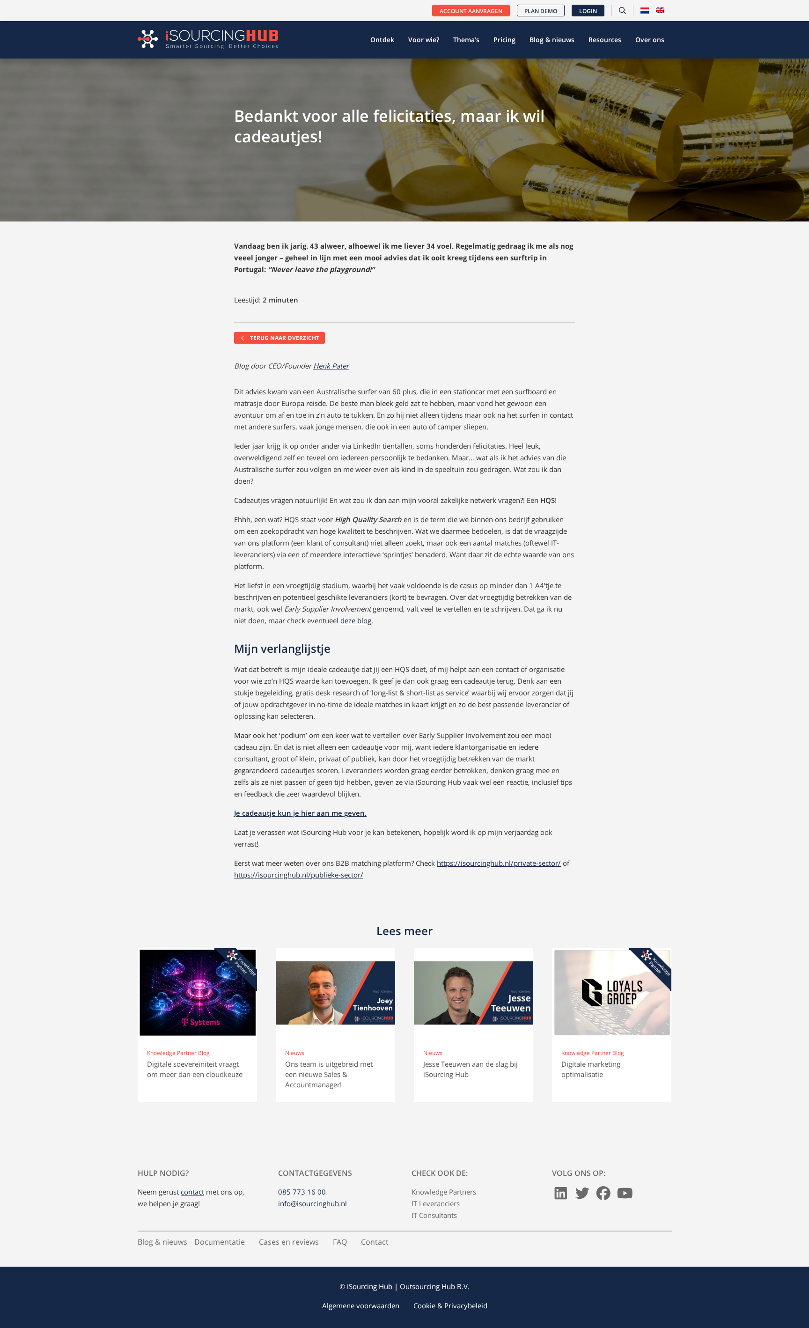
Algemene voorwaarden (360, 1305)
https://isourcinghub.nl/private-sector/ (499, 863)
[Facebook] (603, 1196)
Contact (375, 1242)
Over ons (649, 39)
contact (192, 1191)
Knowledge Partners (444, 1191)
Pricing (504, 39)
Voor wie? (423, 39)
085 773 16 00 (302, 1191)
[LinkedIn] (561, 1196)
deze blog (355, 620)
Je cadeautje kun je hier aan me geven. (300, 813)
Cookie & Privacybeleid (450, 1305)
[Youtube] (625, 1196)
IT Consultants (434, 1215)
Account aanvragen (471, 11)
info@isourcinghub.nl (312, 1203)
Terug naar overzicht (284, 338)
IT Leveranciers (436, 1203)
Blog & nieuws (552, 39)
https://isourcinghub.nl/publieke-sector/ (298, 874)
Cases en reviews (289, 1242)
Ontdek (382, 39)
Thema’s (466, 39)
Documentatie (219, 1242)
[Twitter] (582, 1196)
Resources (604, 39)
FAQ (340, 1242)
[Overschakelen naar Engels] (660, 10)
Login (588, 11)
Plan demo (540, 11)
